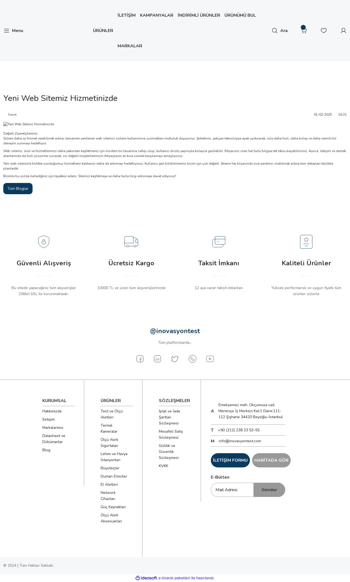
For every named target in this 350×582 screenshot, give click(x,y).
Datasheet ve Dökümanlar (53, 438)
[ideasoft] (146, 578)
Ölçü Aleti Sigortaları (109, 442)
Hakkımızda (52, 411)
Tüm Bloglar (17, 188)
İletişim (48, 419)
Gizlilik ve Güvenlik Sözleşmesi (169, 451)
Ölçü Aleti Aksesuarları (111, 518)
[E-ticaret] (174, 578)
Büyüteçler (110, 468)
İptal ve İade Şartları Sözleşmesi (169, 417)
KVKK (163, 465)
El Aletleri (109, 484)
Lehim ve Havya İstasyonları (114, 456)
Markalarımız (52, 427)
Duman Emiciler (114, 476)
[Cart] (304, 30)
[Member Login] (343, 30)
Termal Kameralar (109, 428)
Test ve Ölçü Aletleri (112, 414)
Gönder (269, 490)
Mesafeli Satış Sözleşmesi (171, 434)
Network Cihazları (108, 495)
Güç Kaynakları (113, 507)
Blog (46, 450)
